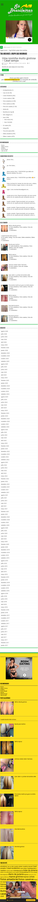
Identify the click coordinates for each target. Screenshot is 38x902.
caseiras (3, 870)
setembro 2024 (5, 394)
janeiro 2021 (4, 514)
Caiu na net (4, 151)
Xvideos (3, 148)
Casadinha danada (27, 866)
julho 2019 (4, 563)
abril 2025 (4, 375)
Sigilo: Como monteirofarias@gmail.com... (18, 189)
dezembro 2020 (5, 517)
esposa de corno (32, 874)
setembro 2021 (5, 492)
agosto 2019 (4, 560)
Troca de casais (7, 131)
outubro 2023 (5, 424)
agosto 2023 (4, 429)
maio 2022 (4, 470)
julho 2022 (4, 465)
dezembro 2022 (5, 451)
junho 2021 (4, 500)
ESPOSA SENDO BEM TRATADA (12, 47)
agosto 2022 (4, 462)
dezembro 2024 (5, 386)
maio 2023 (4, 437)
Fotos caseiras (22, 63)
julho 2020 (4, 530)
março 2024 (4, 410)
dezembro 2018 (5, 582)
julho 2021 (4, 498)
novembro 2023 (5, 421)
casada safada (18, 866)
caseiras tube (9, 870)
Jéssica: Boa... (10, 159)
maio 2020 (4, 536)
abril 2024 (4, 407)
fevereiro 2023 (5, 446)
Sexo (4, 117)
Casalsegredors (32, 868)
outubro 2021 (5, 489)
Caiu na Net (10, 866)
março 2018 (4, 607)
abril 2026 (4, 342)
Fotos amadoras (15, 63)
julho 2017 (4, 629)
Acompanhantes (7, 90)
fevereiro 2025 (5, 380)
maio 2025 (4, 372)
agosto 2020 (4, 528)
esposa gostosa (16, 876)
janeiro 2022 (4, 481)
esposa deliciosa (4, 877)
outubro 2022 (5, 457)
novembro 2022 (5, 454)
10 (29, 63)
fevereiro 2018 (5, 610)
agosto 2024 (4, 397)
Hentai (4, 109)
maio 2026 (4, 339)
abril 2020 (4, 539)
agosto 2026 (4, 331)
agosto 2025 (4, 364)
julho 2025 (4, 366)
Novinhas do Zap (7, 112)
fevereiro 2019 (5, 577)
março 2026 (4, 345)
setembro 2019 (5, 558)
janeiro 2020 (4, 547)
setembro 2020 (5, 525)
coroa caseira (15, 872)
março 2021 (4, 509)
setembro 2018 (5, 590)
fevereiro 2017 (5, 642)
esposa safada (28, 877)
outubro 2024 (5, 391)
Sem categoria (7, 114)
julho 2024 (4, 399)
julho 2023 (4, 432)
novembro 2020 (5, 519)
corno (1, 872)
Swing (4, 128)
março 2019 (4, 574)
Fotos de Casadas (7, 106)
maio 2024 (4, 405)
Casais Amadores (7, 95)
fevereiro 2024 (5, 413)
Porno (2, 145)
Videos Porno (4, 146)
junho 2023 (4, 435)
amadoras (3, 866)
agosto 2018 (4, 593)
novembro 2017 (5, 618)
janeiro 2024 (4, 416)
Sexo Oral (6, 122)
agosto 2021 (4, 495)
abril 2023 (4, 440)
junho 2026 (4, 336)
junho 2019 (4, 566)
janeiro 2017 (4, 645)
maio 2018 (4, 601)
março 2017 (4, 640)
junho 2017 (4, 631)
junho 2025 (4, 369)
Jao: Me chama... (11, 165)
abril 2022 (4, 473)
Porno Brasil (4, 149)
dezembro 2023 (5, 418)
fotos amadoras (9, 879)
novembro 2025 (5, 356)
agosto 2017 (4, 626)
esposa (26, 874)
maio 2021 (4, 503)
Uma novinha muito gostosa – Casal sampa (19, 59)
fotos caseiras (26, 879)
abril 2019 (4, 571)
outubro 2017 (5, 620)
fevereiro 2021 (5, 511)
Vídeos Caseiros (7, 136)
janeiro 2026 (4, 350)
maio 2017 (4, 634)
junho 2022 (4, 468)
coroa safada (34, 872)
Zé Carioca (5, 63)
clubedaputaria (18, 870)
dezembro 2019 (5, 549)
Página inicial (3, 50)
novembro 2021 (5, 487)
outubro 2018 (5, 588)
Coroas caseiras (7, 98)
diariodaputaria (4, 874)
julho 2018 (4, 596)
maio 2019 (4, 569)
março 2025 (4, 377)
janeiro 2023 (4, 448)
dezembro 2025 (5, 353)
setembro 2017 (5, 623)
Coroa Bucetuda (8, 872)
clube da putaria (30, 870)
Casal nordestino (13, 868)
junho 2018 (4, 599)
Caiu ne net (6, 93)
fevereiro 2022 (5, 478)
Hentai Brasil (3, 694)
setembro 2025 (5, 361)
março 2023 (4, 443)
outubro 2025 (5, 358)
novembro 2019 (5, 552)
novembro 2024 (5, 388)
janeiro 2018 (4, 612)
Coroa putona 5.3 (24, 872)
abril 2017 (4, 637)
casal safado (23, 868)
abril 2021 (4, 506)
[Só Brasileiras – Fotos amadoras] (19, 10)
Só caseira (5, 125)
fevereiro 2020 (5, 544)
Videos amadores (7, 133)
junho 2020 (4, 533)
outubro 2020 (5, 522)
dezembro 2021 (5, 484)
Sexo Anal (7, 119)
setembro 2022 (5, 459)
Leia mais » (5, 70)
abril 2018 (4, 604)
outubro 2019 (5, 555)
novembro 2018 (5, 585)
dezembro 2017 (5, 615)
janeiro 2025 (4, 383)
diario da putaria (16, 874)
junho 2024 (4, 402)
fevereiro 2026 (5, 347)
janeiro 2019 (4, 580)
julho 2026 (4, 334)
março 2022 (4, 476)
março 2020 (4, 541)
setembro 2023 (5, 427)
